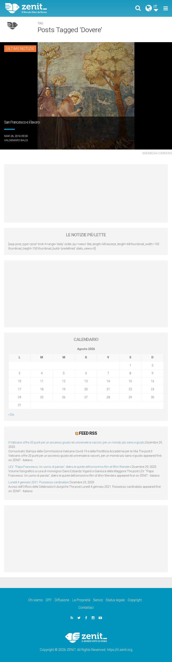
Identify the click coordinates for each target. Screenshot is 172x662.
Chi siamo (35, 600)
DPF (49, 600)
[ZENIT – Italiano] (48, 8)
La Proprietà (81, 600)
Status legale (115, 600)
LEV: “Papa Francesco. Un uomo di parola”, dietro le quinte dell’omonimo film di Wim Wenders (69, 466)
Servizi (98, 600)
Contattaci (86, 608)
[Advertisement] (86, 193)
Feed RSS (88, 433)
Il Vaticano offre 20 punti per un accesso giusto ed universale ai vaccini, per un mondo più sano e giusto (76, 442)
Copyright (135, 600)
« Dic (11, 414)
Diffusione (62, 600)
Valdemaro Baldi (16, 140)
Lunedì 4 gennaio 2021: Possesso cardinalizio (38, 482)
